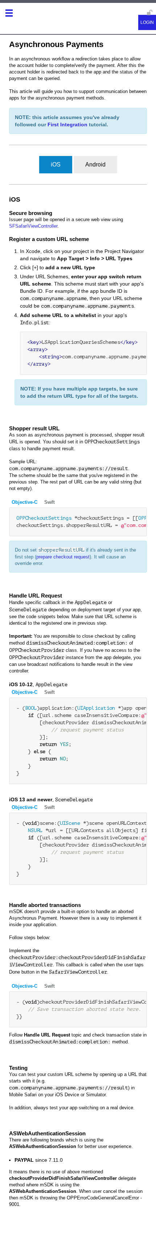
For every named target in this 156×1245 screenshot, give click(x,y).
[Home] (21, 15)
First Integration (67, 124)
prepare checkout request (63, 557)
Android (95, 164)
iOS (56, 164)
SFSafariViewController (33, 226)
